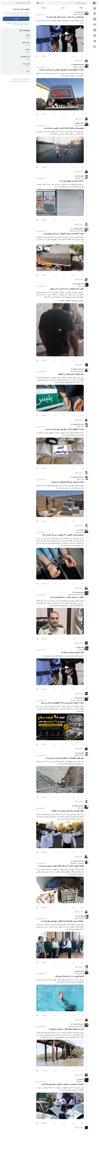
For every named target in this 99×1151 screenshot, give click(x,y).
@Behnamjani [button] (79, 918)
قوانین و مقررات (18, 24)
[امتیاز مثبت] (83, 114)
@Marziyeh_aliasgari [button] (77, 371)
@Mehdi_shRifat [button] (78, 67)
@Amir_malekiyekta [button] (77, 700)
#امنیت (61, 301)
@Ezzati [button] (81, 286)
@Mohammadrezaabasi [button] (76, 595)
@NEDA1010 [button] (80, 1082)
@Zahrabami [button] (80, 532)
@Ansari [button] (81, 808)
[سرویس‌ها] (37, 3)
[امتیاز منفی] (73, 56)
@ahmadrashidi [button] (79, 14)
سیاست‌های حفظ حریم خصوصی (21, 79)
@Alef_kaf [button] (80, 427)
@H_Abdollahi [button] (79, 125)
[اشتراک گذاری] (37, 56)
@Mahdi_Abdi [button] (79, 178)
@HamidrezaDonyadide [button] (76, 1026)
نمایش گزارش (78, 60)
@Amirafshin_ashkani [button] (77, 231)
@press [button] (81, 650)
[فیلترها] (42, 3)
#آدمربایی (68, 301)
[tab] (81, 8)
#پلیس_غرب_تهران (77, 301)
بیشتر (28, 71)
